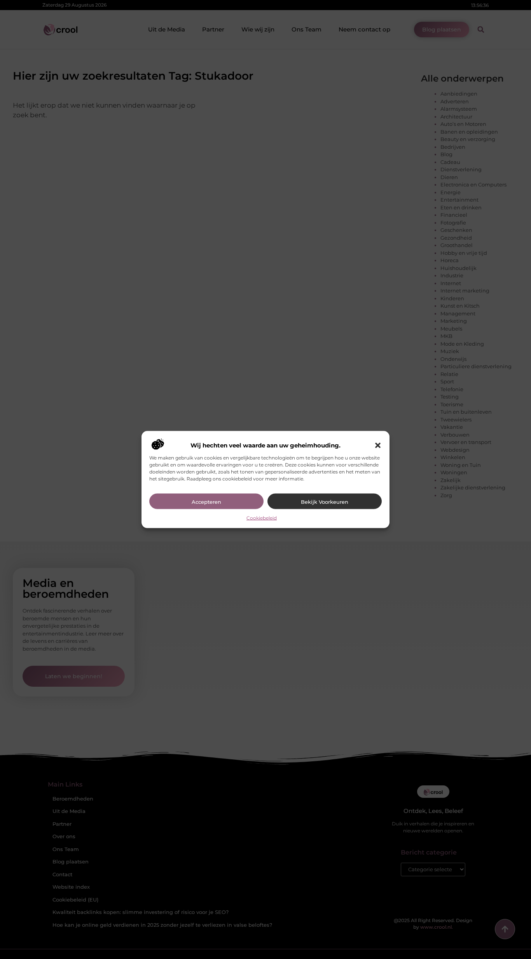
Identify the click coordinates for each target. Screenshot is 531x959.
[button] (378, 445)
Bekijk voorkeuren (324, 502)
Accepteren (206, 502)
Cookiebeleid (261, 518)
